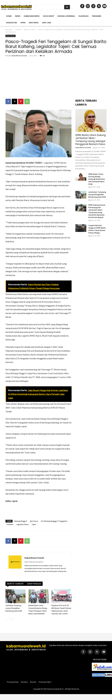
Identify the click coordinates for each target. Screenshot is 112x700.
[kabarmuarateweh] (16, 7)
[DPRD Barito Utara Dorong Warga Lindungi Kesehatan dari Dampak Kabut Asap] (80, 177)
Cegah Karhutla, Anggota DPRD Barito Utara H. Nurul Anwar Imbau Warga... (97, 229)
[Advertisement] (56, 78)
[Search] (67, 7)
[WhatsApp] (27, 101)
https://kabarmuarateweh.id (33, 562)
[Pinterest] (20, 101)
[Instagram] (88, 6)
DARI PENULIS (34, 583)
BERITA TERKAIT (15, 583)
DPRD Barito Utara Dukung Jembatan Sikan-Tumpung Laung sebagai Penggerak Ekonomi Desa (90, 139)
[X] (99, 6)
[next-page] (11, 619)
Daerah (18, 29)
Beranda (9, 29)
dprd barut (34, 521)
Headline (10, 524)
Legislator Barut (22, 524)
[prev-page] (7, 619)
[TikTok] (93, 6)
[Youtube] (104, 6)
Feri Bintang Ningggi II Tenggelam (54, 521)
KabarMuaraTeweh (19, 56)
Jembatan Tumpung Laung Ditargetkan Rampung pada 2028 (13, 608)
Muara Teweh (29, 29)
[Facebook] (82, 6)
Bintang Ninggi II (20, 521)
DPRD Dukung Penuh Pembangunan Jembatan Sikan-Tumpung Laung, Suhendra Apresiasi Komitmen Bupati (96, 211)
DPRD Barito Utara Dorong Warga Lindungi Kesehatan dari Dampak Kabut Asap (96, 179)
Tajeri (34, 524)
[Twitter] (97, 652)
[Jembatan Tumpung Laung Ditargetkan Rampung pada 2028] (15, 596)
